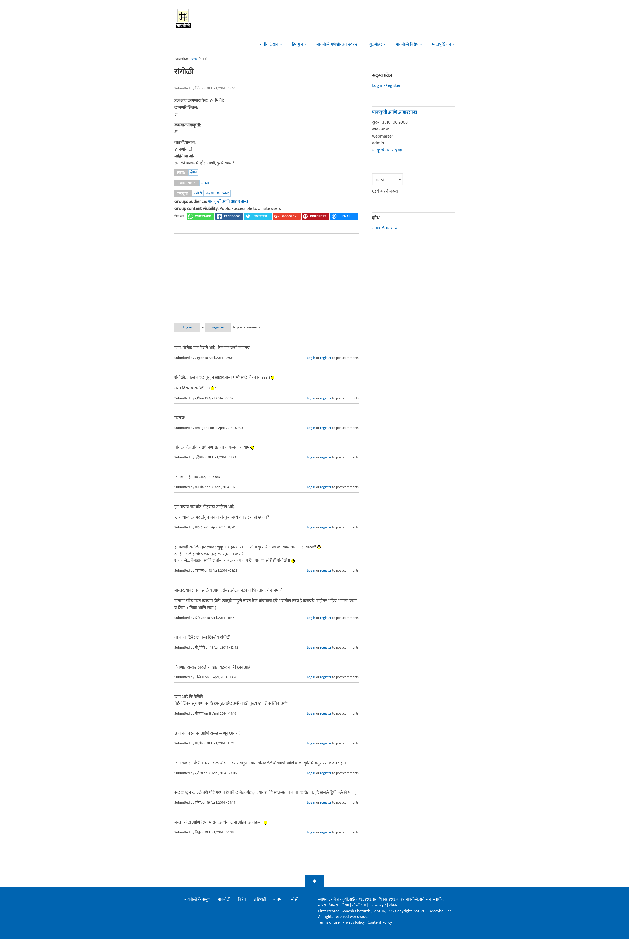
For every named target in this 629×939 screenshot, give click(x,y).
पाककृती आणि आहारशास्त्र (228, 201)
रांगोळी (198, 193)
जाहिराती (259, 899)
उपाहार (205, 182)
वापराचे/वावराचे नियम (333, 905)
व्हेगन (193, 172)
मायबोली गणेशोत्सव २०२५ (336, 44)
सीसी (294, 899)
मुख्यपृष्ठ (193, 59)
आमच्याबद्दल (378, 905)
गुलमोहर (375, 44)
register (218, 327)
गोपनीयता (359, 905)
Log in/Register (386, 85)
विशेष (242, 899)
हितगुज (297, 44)
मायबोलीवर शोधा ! (386, 228)
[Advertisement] (266, 274)
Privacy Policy (354, 922)
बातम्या (278, 899)
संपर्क (393, 905)
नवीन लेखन (269, 44)
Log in (187, 327)
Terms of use (329, 922)
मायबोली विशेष (407, 44)
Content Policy (380, 922)
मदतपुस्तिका (441, 44)
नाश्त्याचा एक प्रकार (217, 193)
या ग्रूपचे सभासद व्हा (387, 150)
